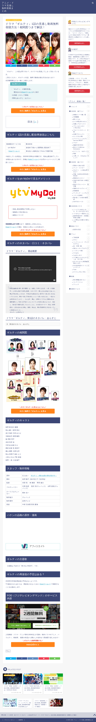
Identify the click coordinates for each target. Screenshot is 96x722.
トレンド (80, 106)
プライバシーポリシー (10, 719)
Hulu (8, 651)
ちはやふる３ (81, 255)
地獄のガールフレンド (81, 188)
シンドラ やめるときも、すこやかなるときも (81, 210)
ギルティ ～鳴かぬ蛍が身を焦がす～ (44, 475)
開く (35, 122)
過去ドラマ (80, 226)
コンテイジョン (81, 282)
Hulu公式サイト (32, 644)
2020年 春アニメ (80, 111)
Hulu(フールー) (27, 92)
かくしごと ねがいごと (81, 151)
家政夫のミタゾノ (81, 178)
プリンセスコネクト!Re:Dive (81, 127)
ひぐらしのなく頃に (81, 272)
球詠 (81, 153)
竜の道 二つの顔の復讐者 (81, 198)
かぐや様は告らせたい (81, 121)
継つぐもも (81, 119)
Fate (81, 269)
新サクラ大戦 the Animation (81, 148)
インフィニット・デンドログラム (81, 242)
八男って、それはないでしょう (81, 156)
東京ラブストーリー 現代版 (81, 185)
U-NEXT (75, 49)
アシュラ (81, 284)
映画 (80, 276)
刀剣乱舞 (81, 237)
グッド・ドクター (81, 168)
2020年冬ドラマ (80, 206)
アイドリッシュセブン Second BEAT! (81, 139)
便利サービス (80, 289)
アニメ (80, 234)
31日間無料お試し (79, 67)
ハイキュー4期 (81, 250)
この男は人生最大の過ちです (81, 220)
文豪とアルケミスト (81, 124)
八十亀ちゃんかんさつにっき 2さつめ (81, 258)
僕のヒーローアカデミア (81, 248)
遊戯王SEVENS (81, 145)
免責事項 (20, 719)
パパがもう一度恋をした (81, 213)
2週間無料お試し (79, 43)
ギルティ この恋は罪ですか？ (14, 20)
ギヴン (81, 240)
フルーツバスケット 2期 (81, 131)
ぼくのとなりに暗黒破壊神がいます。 (81, 262)
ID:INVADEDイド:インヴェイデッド (81, 266)
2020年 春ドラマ (80, 162)
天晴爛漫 (81, 117)
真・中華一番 (81, 246)
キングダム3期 (81, 136)
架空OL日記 (81, 229)
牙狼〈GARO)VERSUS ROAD (81, 175)
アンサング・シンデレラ (81, 193)
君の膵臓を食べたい (81, 280)
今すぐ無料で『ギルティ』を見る (33, 111)
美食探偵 (81, 190)
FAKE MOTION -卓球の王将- (81, 181)
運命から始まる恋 (81, 165)
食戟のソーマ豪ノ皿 (81, 114)
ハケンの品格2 (81, 195)
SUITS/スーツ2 (81, 201)
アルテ (81, 142)
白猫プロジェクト (81, 134)
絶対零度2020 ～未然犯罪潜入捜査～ (81, 216)
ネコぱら (81, 253)
